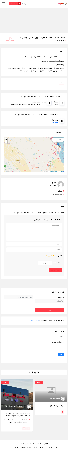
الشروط (15, 447)
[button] (58, 144)
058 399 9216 (57, 194)
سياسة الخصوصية (26, 447)
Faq (35, 447)
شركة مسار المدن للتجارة (56, 405)
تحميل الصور (56, 262)
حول (56, 447)
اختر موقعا (60, 297)
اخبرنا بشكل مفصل (58, 342)
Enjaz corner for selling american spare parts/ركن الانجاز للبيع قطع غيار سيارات (17, 414)
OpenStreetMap (53, 171)
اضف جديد (35, 320)
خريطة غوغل (55, 122)
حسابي (50, 447)
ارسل (61, 354)
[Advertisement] (34, 20)
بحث (50, 310)
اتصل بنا (42, 447)
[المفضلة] (12, 39)
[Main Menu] (3, 3)
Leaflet (61, 171)
